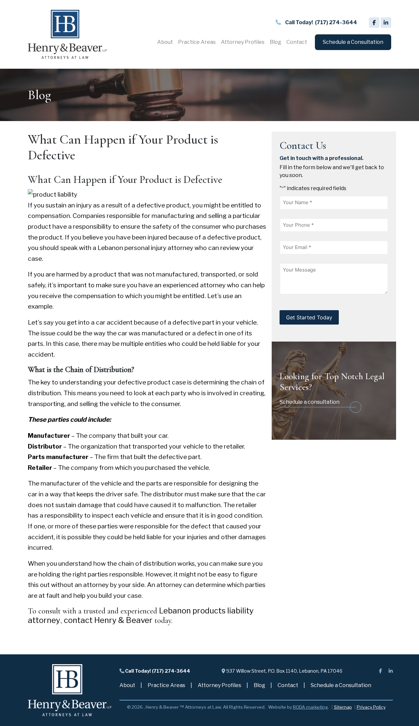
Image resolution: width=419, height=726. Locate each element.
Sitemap (343, 707)
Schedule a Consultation (341, 685)
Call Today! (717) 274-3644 (157, 671)
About (127, 685)
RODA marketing (310, 707)
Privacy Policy (371, 707)
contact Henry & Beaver (108, 620)
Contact (288, 685)
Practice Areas (166, 685)
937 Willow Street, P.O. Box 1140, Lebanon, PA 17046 (283, 671)
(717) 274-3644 (321, 22)
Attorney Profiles (219, 685)
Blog (259, 685)
